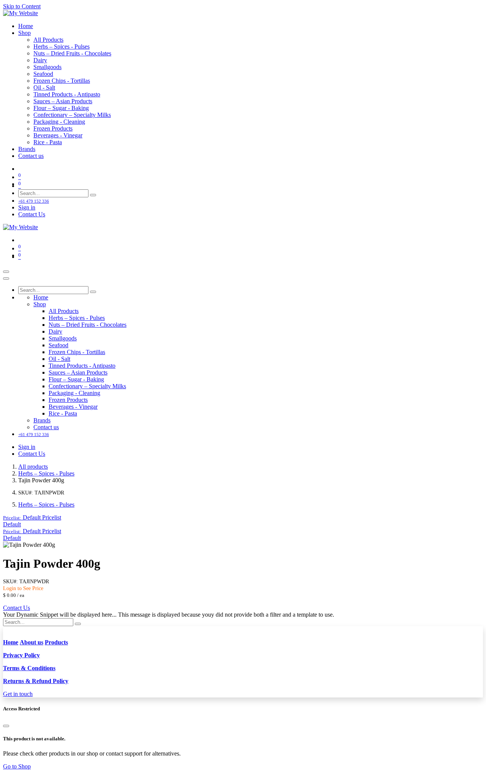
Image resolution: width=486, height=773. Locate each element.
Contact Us (31, 214)
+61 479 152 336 (33, 201)
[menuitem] (25, 26)
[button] (32, 517)
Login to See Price (23, 588)
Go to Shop (17, 766)
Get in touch (18, 694)
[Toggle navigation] (6, 272)
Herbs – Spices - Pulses (46, 473)
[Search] (93, 195)
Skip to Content (22, 6)
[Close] (6, 278)
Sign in (26, 207)
